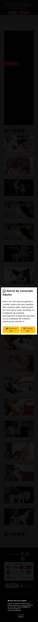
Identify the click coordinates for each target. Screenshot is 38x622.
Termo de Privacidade (14, 610)
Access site (29, 329)
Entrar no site (13, 329)
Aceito (21, 616)
